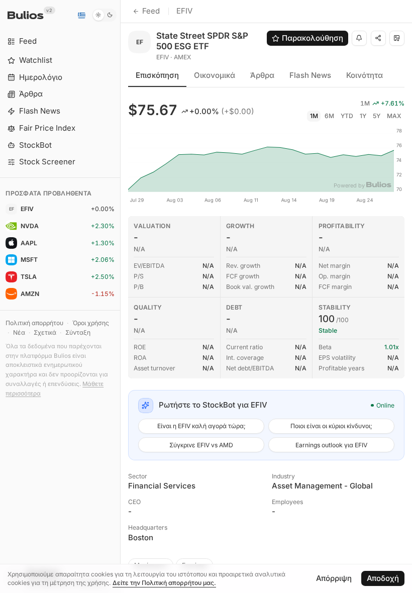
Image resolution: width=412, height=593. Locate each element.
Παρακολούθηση (312, 38)
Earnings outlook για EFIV (331, 445)
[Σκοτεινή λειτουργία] (104, 15)
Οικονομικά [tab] (214, 75)
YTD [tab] (347, 116)
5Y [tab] (376, 116)
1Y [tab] (363, 116)
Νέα (19, 332)
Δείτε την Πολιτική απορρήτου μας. (164, 582)
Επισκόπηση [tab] (157, 75)
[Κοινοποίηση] (378, 38)
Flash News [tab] (310, 75)
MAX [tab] (394, 116)
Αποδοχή (383, 578)
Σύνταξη (77, 332)
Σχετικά (45, 332)
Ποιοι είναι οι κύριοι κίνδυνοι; (331, 426)
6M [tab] (329, 116)
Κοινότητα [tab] (364, 75)
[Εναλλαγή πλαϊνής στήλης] (120, 296)
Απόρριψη (334, 578)
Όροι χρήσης (90, 323)
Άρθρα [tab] (262, 75)
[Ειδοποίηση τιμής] (359, 38)
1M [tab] (314, 116)
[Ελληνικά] (81, 15)
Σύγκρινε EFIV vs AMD (201, 445)
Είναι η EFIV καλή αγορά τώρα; (201, 426)
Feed (151, 11)
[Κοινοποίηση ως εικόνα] (396, 38)
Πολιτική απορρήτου (34, 323)
